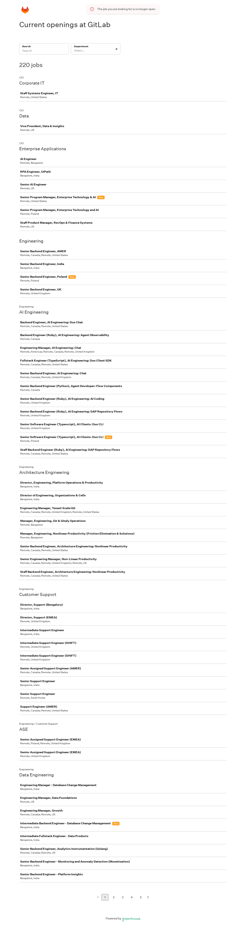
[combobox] (74, 51)
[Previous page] (98, 897)
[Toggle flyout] (116, 49)
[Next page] (148, 897)
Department (81, 46)
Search (26, 46)
